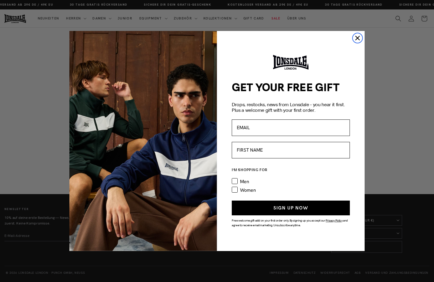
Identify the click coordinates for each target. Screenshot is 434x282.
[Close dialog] (357, 38)
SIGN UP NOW (290, 207)
